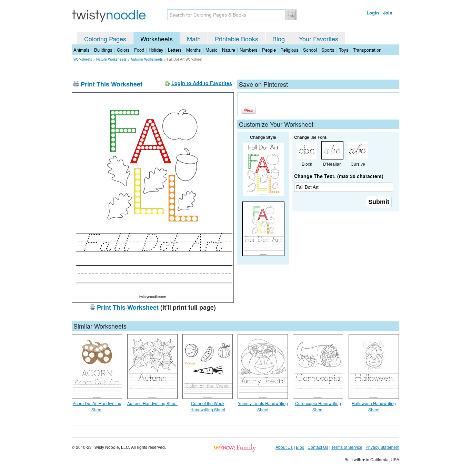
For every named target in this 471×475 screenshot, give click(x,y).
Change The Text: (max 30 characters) (338, 176)
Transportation (367, 50)
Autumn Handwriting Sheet (152, 403)
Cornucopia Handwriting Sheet (318, 406)
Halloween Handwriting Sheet (374, 406)
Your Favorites (318, 38)
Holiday (156, 50)
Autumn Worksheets (147, 59)
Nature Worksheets (111, 59)
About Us (284, 447)
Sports (327, 50)
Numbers (249, 50)
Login (373, 12)
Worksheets (156, 38)
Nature (228, 50)
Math (194, 38)
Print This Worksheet (111, 84)
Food (139, 50)
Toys (344, 50)
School (310, 50)
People (269, 50)
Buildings (103, 50)
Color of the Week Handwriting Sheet (207, 406)
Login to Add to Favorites (201, 83)
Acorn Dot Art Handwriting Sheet (97, 406)
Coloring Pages (105, 38)
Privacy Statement (382, 447)
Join (387, 12)
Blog (278, 38)
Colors (123, 50)
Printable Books (236, 38)
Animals (81, 50)
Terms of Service (346, 447)
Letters (175, 50)
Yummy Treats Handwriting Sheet (263, 406)
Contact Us (318, 447)
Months (193, 50)
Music (212, 50)
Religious (289, 50)
